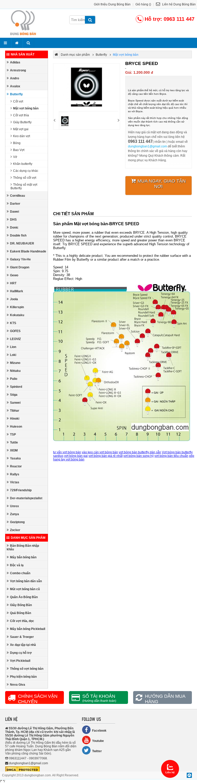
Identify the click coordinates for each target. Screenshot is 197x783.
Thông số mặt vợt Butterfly (24, 186)
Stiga (13, 395)
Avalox (15, 86)
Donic (14, 227)
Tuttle (14, 442)
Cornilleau (17, 195)
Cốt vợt (18, 101)
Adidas (15, 62)
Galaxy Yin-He (20, 259)
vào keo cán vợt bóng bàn (100, 452)
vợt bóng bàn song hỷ (138, 456)
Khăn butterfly (22, 164)
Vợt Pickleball (20, 661)
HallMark (16, 291)
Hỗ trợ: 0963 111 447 (169, 19)
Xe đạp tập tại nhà (23, 645)
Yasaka (15, 458)
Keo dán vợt (21, 136)
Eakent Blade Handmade (28, 251)
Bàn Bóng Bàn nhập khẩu (23, 547)
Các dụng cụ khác (25, 171)
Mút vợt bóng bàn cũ (25, 589)
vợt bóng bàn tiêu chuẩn (171, 456)
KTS (13, 323)
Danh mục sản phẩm (28, 538)
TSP (13, 434)
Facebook (99, 730)
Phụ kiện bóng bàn (23, 676)
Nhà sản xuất (22, 54)
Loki (13, 355)
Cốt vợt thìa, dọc (22, 621)
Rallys (14, 474)
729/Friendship (21, 490)
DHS (13, 219)
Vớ (15, 157)
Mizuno (15, 363)
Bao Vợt (18, 150)
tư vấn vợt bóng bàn (67, 452)
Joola (14, 299)
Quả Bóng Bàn (20, 613)
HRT (13, 283)
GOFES (15, 331)
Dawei (14, 211)
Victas (14, 482)
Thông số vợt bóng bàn (26, 669)
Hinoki (14, 418)
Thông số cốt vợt (24, 178)
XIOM (14, 450)
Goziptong (17, 522)
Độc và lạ (17, 565)
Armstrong (18, 70)
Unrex (14, 506)
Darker (15, 203)
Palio (13, 379)
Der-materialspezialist (26, 498)
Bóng (17, 143)
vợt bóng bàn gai (76, 456)
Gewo (14, 275)
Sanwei (15, 402)
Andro (14, 78)
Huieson (16, 426)
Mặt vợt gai (20, 129)
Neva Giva (17, 684)
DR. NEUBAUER (22, 243)
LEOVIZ (15, 339)
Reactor (16, 466)
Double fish (18, 235)
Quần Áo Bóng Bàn (24, 597)
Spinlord (16, 387)
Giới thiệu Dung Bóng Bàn (112, 4)
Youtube (98, 741)
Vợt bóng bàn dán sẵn (26, 581)
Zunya (14, 514)
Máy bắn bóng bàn (23, 557)
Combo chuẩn (20, 573)
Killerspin (17, 307)
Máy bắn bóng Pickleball (27, 629)
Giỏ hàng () (143, 4)
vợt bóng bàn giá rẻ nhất (105, 456)
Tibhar (14, 410)
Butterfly (16, 94)
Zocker (15, 530)
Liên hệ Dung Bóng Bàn (178, 4)
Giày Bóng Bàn (21, 605)
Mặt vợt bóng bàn (25, 108)
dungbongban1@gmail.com (147, 146)
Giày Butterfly (22, 122)
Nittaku (15, 371)
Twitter (97, 751)
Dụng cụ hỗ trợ (21, 653)
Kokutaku (17, 315)
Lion (13, 347)
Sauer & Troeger (22, 637)
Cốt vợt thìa (21, 115)
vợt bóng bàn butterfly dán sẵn (140, 452)
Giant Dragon (19, 267)
